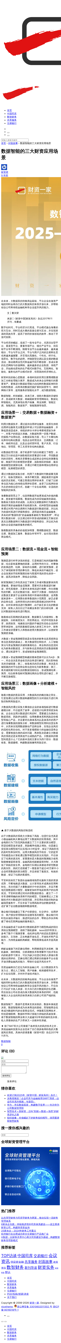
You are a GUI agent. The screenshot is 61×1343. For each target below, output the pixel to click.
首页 (9, 110)
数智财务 (12, 116)
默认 (8, 1272)
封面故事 (45, 1261)
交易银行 (12, 123)
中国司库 (12, 113)
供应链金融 (17, 1261)
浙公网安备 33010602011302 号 (34, 1306)
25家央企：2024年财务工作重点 (18, 1230)
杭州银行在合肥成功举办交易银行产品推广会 (25, 1233)
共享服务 (12, 120)
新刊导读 (31, 1267)
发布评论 (6, 1076)
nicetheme (7, 1306)
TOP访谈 (9, 1255)
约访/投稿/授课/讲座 (18, 1293)
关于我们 (12, 1297)
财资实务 (46, 1267)
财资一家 (34, 1302)
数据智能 (6, 1041)
